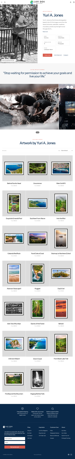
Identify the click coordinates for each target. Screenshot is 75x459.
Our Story (64, 430)
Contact (52, 438)
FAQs (51, 430)
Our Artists (64, 433)
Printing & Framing (66, 438)
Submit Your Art (65, 435)
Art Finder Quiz (42, 435)
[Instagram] (71, 454)
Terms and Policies (37, 454)
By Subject (29, 435)
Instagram (66, 55)
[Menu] (1, 2)
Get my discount (14, 447)
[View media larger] (29, 107)
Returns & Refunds (54, 435)
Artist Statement (58, 55)
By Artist (29, 433)
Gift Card (29, 438)
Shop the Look (42, 433)
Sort (59, 150)
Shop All (29, 430)
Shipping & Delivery (54, 433)
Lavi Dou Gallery (9, 454)
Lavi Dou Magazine (43, 430)
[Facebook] (69, 454)
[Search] (4, 2)
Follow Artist (47, 55)
